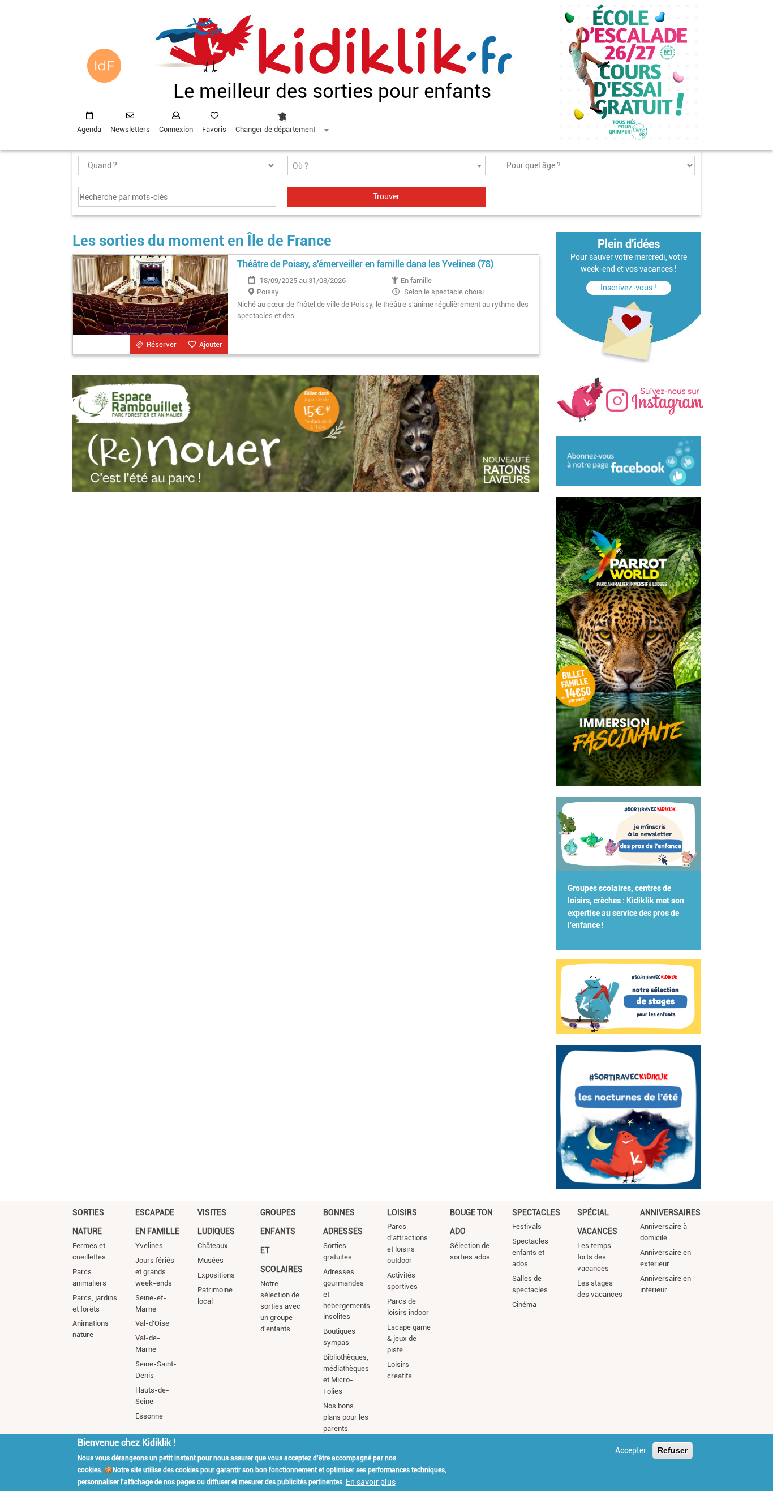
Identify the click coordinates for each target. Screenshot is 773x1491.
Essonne (149, 1416)
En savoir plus (371, 1481)
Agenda (89, 129)
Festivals (527, 1226)
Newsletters (130, 129)
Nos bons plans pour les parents (345, 1417)
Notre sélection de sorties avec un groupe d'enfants (280, 1306)
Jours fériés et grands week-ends (154, 1271)
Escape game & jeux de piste (409, 1338)
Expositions (216, 1275)
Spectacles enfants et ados (530, 1252)
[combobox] (282, 119)
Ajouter (210, 344)
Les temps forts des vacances (594, 1257)
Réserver (162, 344)
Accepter (630, 1450)
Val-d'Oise (152, 1323)
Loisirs (402, 1212)
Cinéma (524, 1304)
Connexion (176, 129)
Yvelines (149, 1245)
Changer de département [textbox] (275, 129)
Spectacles (536, 1212)
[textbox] (386, 166)
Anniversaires (670, 1212)
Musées (210, 1260)
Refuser (673, 1450)
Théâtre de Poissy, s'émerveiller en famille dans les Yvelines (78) (365, 264)
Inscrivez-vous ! (628, 287)
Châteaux (212, 1245)
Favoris (214, 129)
